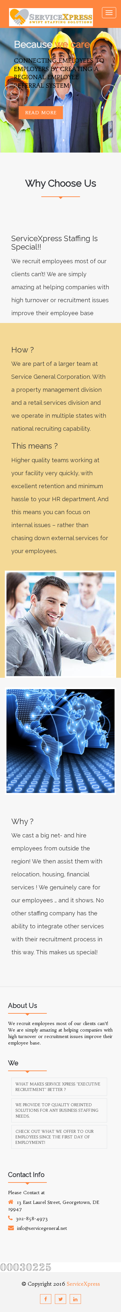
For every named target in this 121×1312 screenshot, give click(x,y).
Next (109, 92)
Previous (12, 92)
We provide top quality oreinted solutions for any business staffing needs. (56, 1110)
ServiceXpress (83, 1284)
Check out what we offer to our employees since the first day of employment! (54, 1137)
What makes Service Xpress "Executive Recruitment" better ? (57, 1087)
